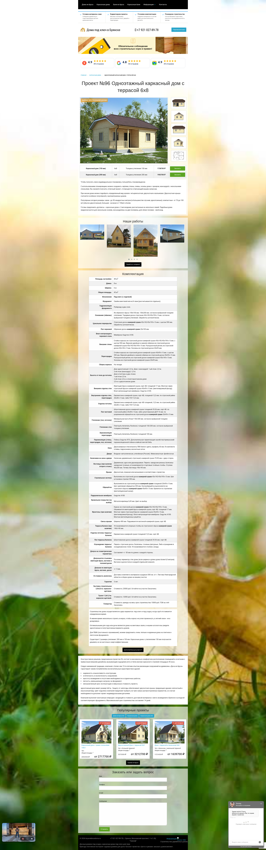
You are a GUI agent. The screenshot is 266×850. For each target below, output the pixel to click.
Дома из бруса (87, 5)
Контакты (163, 5)
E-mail (101, 793)
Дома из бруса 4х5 (118, 716)
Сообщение (103, 801)
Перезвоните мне (179, 30)
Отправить (104, 829)
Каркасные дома (103, 5)
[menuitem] (87, 5)
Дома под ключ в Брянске (103, 30)
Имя (100, 776)
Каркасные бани (133, 5)
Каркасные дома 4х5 (146, 716)
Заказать (177, 168)
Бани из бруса (118, 5)
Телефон (102, 784)
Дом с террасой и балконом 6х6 (167, 745)
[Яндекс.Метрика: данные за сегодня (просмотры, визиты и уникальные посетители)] (181, 838)
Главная (83, 75)
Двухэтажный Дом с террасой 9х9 (131, 745)
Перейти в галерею (132, 264)
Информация (148, 5)
